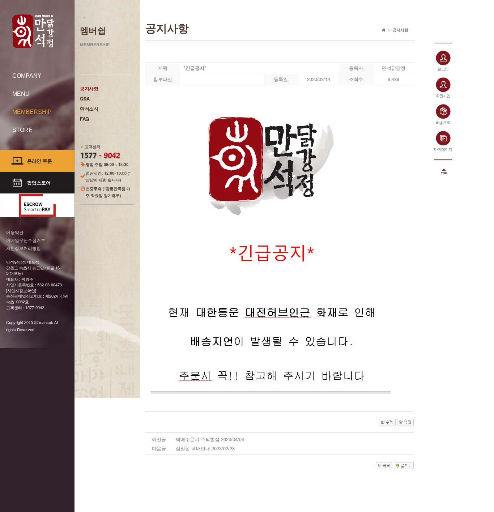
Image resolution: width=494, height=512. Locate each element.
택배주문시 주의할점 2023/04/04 (210, 439)
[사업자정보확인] (21, 290)
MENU (21, 94)
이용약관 (15, 232)
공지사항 (89, 88)
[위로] (443, 169)
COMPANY (27, 76)
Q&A (85, 98)
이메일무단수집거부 (25, 240)
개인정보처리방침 (23, 248)
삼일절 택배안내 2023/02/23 (205, 448)
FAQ (84, 118)
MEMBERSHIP (32, 112)
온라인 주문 (39, 160)
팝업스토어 (39, 182)
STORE (22, 130)
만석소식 (89, 108)
